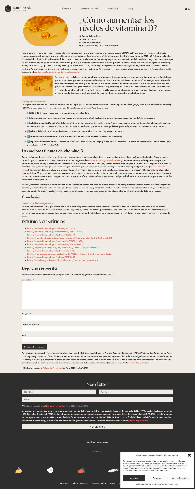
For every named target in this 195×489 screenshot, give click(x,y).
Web (24, 335)
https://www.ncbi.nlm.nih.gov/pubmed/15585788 (51, 234)
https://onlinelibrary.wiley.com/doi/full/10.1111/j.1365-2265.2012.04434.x (62, 260)
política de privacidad (138, 362)
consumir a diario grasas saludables (103, 160)
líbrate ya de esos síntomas (34, 101)
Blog (130, 8)
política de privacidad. (138, 420)
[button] (189, 455)
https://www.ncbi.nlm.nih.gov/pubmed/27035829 (51, 250)
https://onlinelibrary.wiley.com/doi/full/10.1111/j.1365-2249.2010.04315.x (62, 247)
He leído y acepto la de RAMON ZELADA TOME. (56, 368)
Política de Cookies (143, 484)
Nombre (26, 314)
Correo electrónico (31, 324)
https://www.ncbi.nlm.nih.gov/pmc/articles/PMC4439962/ (55, 244)
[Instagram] (189, 8)
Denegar (157, 478)
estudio (37, 72)
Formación (113, 8)
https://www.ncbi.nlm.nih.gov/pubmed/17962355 (51, 257)
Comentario (28, 280)
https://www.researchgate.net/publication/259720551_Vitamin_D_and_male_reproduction (69, 254)
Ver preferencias (180, 478)
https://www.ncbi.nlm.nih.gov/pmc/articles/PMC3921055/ (55, 241)
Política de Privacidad (53, 368)
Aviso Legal (173, 484)
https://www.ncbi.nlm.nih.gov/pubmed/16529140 (51, 228)
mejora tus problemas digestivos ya (38, 203)
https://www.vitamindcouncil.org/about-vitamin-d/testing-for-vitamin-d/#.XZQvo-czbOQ (69, 238)
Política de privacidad (160, 484)
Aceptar (134, 478)
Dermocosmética (89, 8)
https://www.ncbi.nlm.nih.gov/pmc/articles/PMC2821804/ (55, 231)
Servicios (66, 8)
